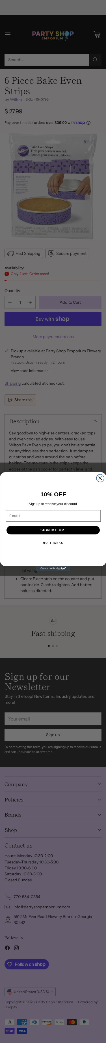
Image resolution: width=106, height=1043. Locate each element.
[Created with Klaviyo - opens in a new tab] (53, 568)
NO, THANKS (53, 542)
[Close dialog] (100, 478)
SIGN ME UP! (53, 530)
